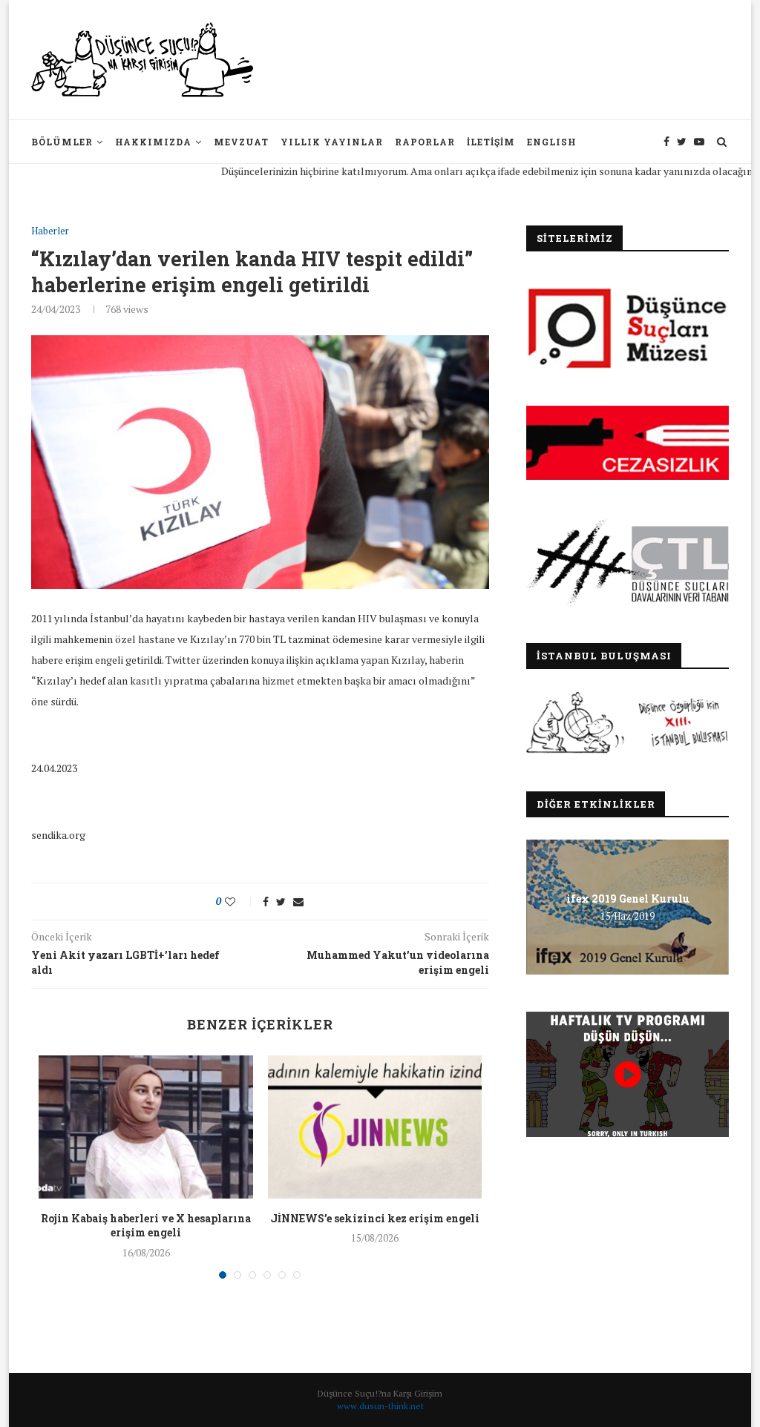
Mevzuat (241, 142)
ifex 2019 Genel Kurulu (627, 899)
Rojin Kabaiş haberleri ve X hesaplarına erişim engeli (146, 1225)
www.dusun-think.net (380, 1405)
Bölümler (62, 142)
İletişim (491, 142)
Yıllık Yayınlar (332, 142)
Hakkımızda (153, 142)
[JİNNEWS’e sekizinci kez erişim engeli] (375, 1126)
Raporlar (425, 142)
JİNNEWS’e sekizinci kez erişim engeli (374, 1218)
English (552, 142)
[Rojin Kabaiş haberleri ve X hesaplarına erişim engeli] (145, 1126)
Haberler (50, 231)
